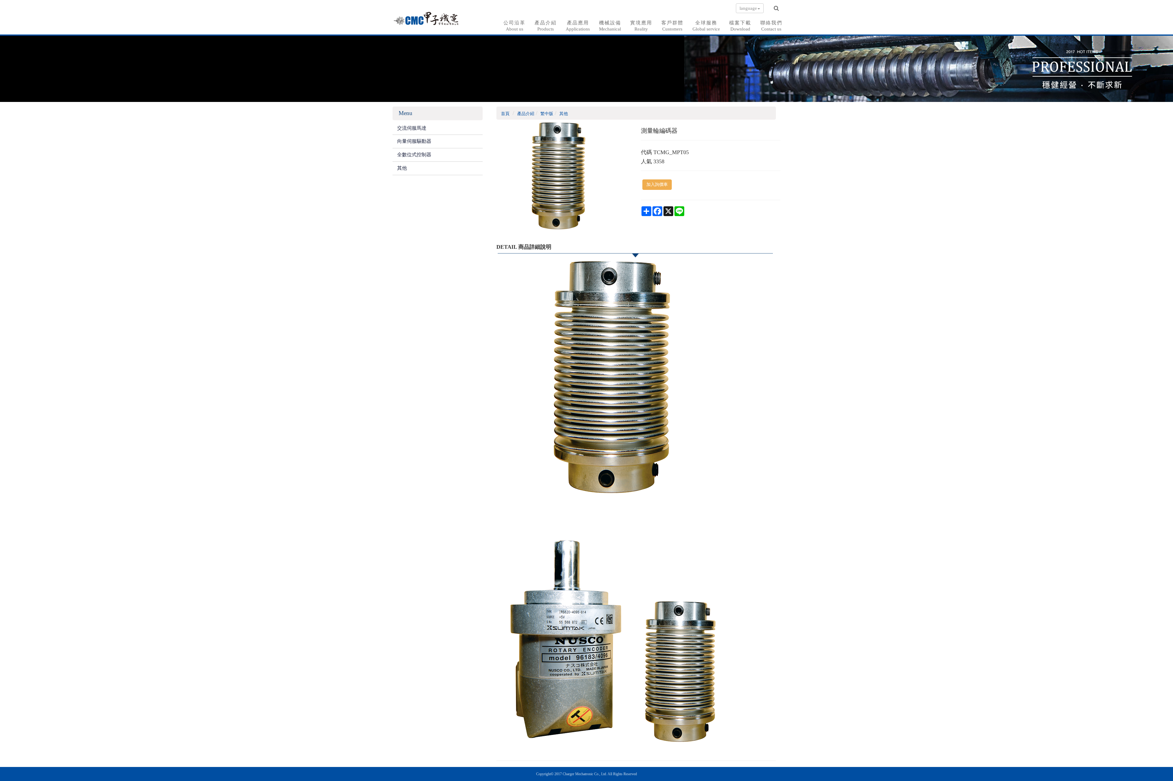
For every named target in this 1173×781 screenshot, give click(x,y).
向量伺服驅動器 (414, 141)
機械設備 (610, 25)
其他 (402, 168)
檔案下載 (740, 25)
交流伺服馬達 (411, 128)
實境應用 (641, 25)
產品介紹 (546, 25)
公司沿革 (514, 25)
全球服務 (706, 25)
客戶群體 (672, 25)
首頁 (505, 113)
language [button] (748, 8)
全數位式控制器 (414, 154)
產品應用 (578, 25)
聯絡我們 (771, 25)
